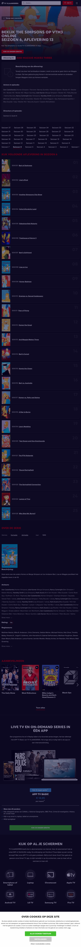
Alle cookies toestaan (40, 934)
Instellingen (40, 939)
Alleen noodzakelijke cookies (40, 944)
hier (69, 928)
